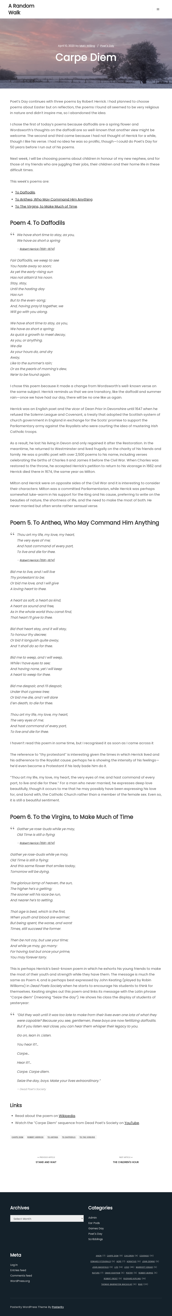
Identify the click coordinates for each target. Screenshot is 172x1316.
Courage (147, 1256)
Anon (100, 1256)
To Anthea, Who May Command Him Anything (54, 199)
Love (129, 1267)
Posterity (58, 1307)
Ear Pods (94, 1223)
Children (131, 1256)
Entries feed (18, 1270)
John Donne (150, 1261)
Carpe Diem (17, 1137)
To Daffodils (25, 192)
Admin (92, 1218)
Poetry (131, 1273)
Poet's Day (107, 46)
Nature (97, 1273)
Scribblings (95, 1239)
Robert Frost (113, 1278)
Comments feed (21, 1276)
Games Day (96, 1228)
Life (118, 1267)
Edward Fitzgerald (103, 1261)
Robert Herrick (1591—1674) (37, 249)
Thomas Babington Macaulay (119, 1284)
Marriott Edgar (146, 1267)
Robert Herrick (35, 1137)
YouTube (131, 1122)
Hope (121, 1261)
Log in (14, 1265)
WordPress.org (20, 1281)
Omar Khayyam (114, 1273)
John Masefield (102, 1267)
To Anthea (53, 1137)
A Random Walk (21, 9)
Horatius (134, 1261)
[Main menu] (158, 9)
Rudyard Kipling (134, 1278)
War (143, 1284)
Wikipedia (67, 1115)
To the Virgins (87, 1137)
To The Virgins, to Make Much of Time (46, 206)
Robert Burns (148, 1273)
